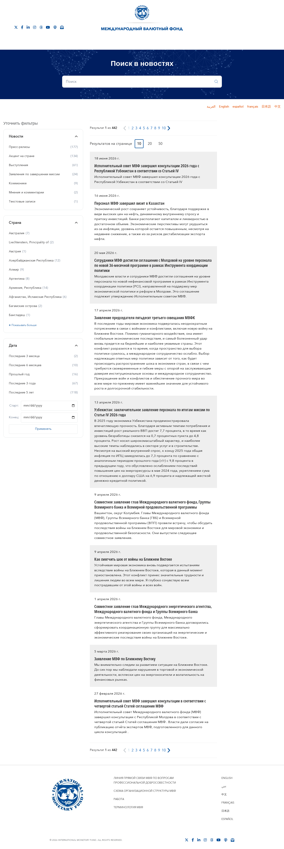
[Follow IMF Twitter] (16, 27)
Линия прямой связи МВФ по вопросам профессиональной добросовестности (145, 780)
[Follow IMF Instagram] (34, 27)
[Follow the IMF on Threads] (41, 27)
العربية (211, 106)
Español (227, 819)
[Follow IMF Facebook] (22, 27)
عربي (223, 786)
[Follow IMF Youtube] (48, 27)
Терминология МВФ (128, 807)
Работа (119, 799)
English (224, 106)
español (238, 106)
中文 (277, 106)
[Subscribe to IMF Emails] (62, 27)
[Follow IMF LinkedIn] (28, 27)
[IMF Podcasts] (55, 27)
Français (227, 802)
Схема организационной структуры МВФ (145, 791)
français (252, 106)
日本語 (266, 106)
